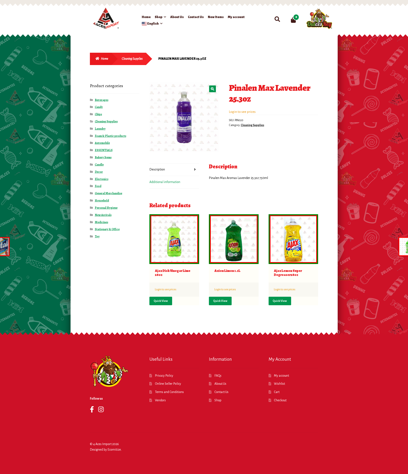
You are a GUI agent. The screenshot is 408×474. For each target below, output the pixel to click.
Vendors (160, 400)
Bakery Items (103, 157)
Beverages (101, 100)
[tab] (174, 169)
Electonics (101, 179)
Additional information (164, 182)
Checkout (280, 400)
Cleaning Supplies (132, 58)
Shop (158, 17)
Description (157, 169)
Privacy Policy (164, 375)
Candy (99, 107)
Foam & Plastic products (110, 136)
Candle (99, 165)
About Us (177, 17)
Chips (98, 114)
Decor (99, 172)
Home (146, 17)
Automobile (102, 143)
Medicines (101, 222)
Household (102, 201)
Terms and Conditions (169, 392)
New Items (216, 17)
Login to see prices (242, 112)
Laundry (100, 129)
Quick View (161, 300)
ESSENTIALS (104, 150)
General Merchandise (108, 193)
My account (236, 17)
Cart (276, 392)
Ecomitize (114, 449)
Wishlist (279, 383)
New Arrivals (103, 215)
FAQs (217, 375)
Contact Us (196, 17)
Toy (97, 236)
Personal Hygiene (106, 208)
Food (98, 186)
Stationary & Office (107, 229)
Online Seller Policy (168, 383)
